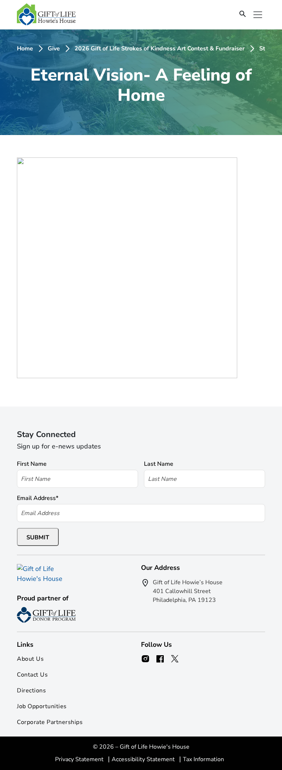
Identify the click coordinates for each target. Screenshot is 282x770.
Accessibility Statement (144, 759)
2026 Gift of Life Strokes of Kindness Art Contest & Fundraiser (160, 49)
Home (25, 49)
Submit (37, 537)
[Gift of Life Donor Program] (46, 615)
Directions (31, 690)
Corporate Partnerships (50, 722)
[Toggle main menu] (257, 14)
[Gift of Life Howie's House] (46, 14)
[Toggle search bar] (242, 14)
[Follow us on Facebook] (160, 658)
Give (54, 49)
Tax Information (203, 759)
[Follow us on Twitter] (174, 658)
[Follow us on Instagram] (145, 658)
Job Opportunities (42, 706)
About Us (30, 659)
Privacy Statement (80, 759)
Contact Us (32, 675)
